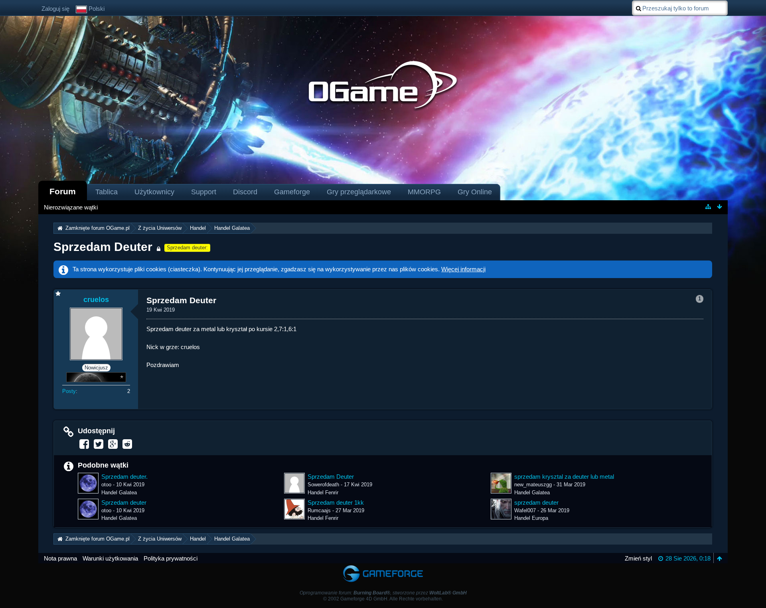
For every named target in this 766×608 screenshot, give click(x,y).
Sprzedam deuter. (124, 476)
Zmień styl (638, 558)
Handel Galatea (119, 492)
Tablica (106, 192)
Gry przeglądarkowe (359, 192)
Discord (245, 192)
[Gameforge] (383, 567)
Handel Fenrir (323, 492)
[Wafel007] (501, 509)
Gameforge (292, 192)
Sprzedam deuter (123, 502)
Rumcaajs (319, 510)
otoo (106, 485)
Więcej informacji (463, 269)
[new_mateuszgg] (501, 483)
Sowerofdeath (323, 485)
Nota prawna (60, 558)
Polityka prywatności (170, 558)
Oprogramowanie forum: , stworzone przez (383, 593)
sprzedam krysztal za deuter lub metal (564, 476)
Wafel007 (525, 510)
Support (203, 192)
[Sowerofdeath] (294, 483)
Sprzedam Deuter (102, 246)
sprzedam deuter (536, 502)
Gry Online (475, 192)
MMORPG (424, 192)
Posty (69, 391)
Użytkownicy (154, 192)
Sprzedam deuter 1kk (336, 502)
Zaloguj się (55, 8)
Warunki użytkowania (110, 558)
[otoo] (88, 483)
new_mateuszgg (533, 485)
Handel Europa (531, 518)
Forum (62, 191)
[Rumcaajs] (294, 509)
